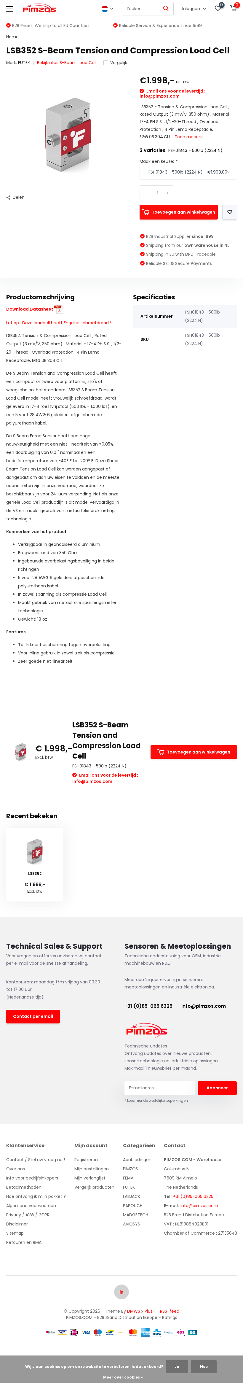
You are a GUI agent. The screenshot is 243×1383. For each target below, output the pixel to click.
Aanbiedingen (137, 1160)
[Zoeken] (166, 8)
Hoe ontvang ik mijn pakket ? (36, 1196)
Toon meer (187, 137)
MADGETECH (135, 1215)
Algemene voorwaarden (31, 1206)
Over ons (15, 1169)
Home (12, 37)
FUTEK (24, 63)
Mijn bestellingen (91, 1169)
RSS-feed (169, 1311)
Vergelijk (118, 63)
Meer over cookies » (123, 1377)
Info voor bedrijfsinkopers (32, 1178)
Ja (177, 1366)
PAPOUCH (133, 1206)
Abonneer (217, 1088)
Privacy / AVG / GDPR (27, 1215)
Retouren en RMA (23, 1242)
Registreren (86, 1160)
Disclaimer (17, 1224)
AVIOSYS (131, 1224)
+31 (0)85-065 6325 (148, 1006)
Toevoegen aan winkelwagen (183, 212)
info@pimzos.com (203, 1006)
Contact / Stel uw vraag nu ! (35, 1160)
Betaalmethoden (23, 1187)
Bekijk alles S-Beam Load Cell (66, 63)
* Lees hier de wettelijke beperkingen (156, 1100)
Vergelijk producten (94, 1187)
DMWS (133, 1311)
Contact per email (33, 1016)
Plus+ (150, 1311)
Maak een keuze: (158, 161)
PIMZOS (130, 1169)
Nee (204, 1366)
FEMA (128, 1178)
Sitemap (15, 1233)
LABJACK (131, 1196)
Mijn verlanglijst (89, 1178)
